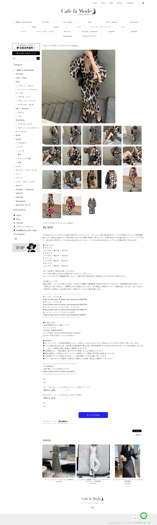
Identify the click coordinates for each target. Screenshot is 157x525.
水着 (19, 162)
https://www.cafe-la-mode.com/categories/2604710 (65, 310)
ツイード (23, 31)
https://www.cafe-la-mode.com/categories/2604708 (65, 299)
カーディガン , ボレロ (26, 105)
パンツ (20, 116)
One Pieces (134, 22)
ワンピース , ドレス (25, 124)
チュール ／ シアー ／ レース (100, 27)
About (103, 3)
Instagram (130, 3)
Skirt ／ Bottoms (111, 22)
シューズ (21, 151)
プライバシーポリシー (24, 227)
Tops (89, 22)
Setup (34, 27)
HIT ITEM (45, 22)
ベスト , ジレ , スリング (26, 101)
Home (95, 3)
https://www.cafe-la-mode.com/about (59, 371)
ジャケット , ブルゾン (26, 86)
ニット (123, 27)
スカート (21, 112)
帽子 (19, 154)
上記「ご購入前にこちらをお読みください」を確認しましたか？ (67, 387)
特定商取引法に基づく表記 (26, 230)
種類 (44, 379)
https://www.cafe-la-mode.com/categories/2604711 (64, 315)
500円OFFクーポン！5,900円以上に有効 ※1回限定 (62, 395)
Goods (56, 27)
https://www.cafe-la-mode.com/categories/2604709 (65, 304)
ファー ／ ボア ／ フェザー (45, 31)
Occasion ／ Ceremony (90, 31)
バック (20, 147)
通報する (138, 435)
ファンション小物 (24, 158)
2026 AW (134, 31)
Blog (111, 3)
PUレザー (67, 31)
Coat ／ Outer (67, 22)
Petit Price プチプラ (89, 36)
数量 (44, 403)
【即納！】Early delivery (23, 22)
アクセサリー (22, 143)
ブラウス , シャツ (24, 97)
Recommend (67, 36)
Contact (119, 3)
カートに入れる (93, 415)
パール (78, 27)
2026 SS (112, 31)
